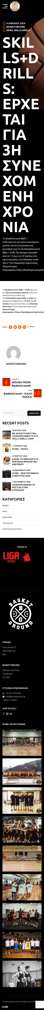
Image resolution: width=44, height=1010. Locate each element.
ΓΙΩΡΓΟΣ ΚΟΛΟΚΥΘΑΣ (11, 529)
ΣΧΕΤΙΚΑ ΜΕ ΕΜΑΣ (11, 670)
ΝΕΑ (4, 654)
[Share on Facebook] (10, 327)
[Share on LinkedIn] (20, 327)
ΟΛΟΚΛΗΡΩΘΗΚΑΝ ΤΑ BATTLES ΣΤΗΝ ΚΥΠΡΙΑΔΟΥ (23, 487)
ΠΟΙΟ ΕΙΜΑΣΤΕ (9, 647)
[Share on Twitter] (15, 327)
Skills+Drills (22, 30)
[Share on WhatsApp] (24, 327)
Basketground (15, 27)
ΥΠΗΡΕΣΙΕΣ (7, 674)
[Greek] (6, 1007)
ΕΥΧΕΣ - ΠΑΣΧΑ (20, 449)
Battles (5, 505)
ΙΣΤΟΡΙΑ (6, 677)
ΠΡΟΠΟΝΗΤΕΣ (9, 651)
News (9, 30)
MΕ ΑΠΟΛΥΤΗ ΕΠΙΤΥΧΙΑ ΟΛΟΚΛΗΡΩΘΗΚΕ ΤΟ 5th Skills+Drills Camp (25, 436)
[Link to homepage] (15, 6)
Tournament (7, 523)
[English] (3, 1007)
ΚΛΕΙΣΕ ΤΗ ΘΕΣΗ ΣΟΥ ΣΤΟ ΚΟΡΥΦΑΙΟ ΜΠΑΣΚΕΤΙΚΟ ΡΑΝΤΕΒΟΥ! (25, 461)
